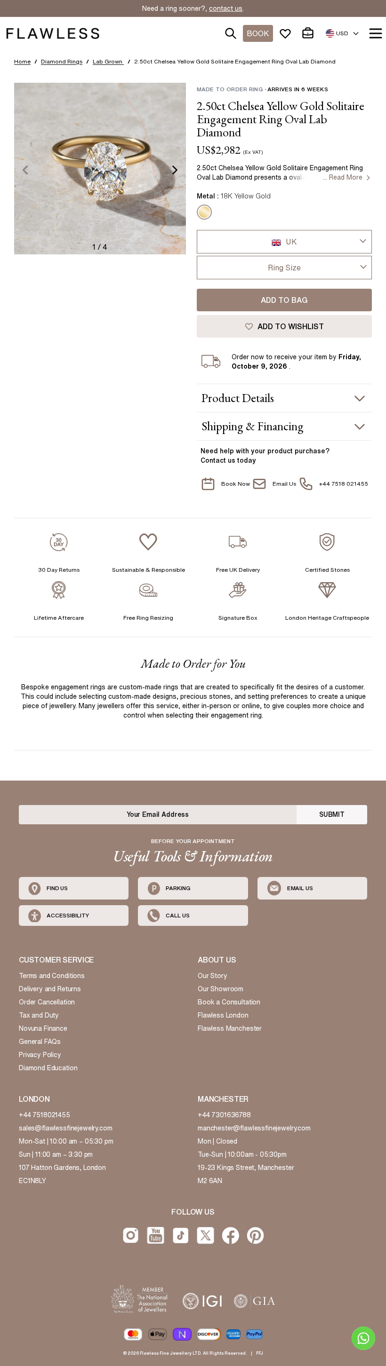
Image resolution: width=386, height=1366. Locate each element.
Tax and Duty (39, 1015)
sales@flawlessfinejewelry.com (66, 1128)
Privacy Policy (40, 1054)
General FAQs (40, 1041)
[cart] (309, 33)
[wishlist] (287, 33)
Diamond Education (48, 1068)
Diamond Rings (61, 61)
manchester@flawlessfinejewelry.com (254, 1128)
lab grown (108, 61)
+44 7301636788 (224, 1115)
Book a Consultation (229, 1002)
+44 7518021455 (44, 1115)
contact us (225, 8)
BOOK (258, 33)
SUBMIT (332, 814)
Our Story (212, 975)
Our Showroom (220, 989)
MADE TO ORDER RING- (262, 89)
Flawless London (223, 1015)
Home (22, 61)
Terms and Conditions (52, 975)
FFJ (259, 1353)
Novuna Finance (43, 1028)
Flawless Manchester (230, 1028)
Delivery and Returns (50, 989)
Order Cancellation (47, 1002)
